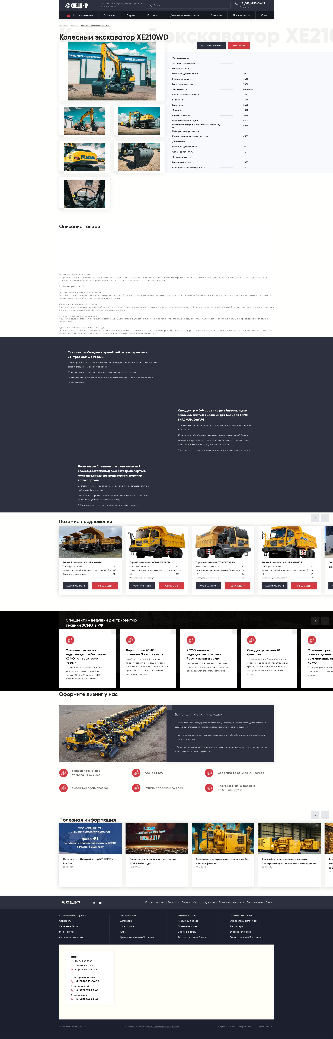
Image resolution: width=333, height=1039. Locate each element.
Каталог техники (83, 15)
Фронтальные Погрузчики (72, 915)
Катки (123, 931)
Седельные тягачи (68, 926)
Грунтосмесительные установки (137, 937)
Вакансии (153, 15)
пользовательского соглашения (163, 1027)
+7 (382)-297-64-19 (252, 3)
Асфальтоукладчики (188, 921)
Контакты (216, 15)
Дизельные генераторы (184, 15)
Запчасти (110, 15)
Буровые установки (240, 931)
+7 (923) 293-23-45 (87, 998)
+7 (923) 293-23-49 (87, 990)
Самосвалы (65, 921)
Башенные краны (187, 915)
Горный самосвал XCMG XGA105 (282, 562)
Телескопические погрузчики (245, 937)
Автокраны (126, 921)
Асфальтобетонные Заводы (192, 937)
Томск (243, 7)
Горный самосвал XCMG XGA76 (82, 562)
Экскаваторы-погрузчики (243, 921)
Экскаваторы (127, 926)
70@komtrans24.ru (84, 965)
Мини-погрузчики (68, 931)
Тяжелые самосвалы (241, 915)
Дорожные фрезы (187, 931)
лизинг (75, 586)
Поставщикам (241, 15)
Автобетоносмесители (71, 937)
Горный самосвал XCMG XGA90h (149, 562)
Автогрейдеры (128, 915)
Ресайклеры (236, 926)
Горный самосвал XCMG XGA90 (215, 562)
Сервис (131, 15)
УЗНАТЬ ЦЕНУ (239, 45)
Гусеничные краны (187, 926)
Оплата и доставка (205, 902)
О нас (264, 15)
